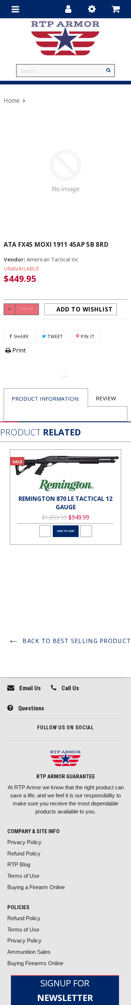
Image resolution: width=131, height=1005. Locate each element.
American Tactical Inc (53, 259)
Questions (30, 708)
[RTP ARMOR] (65, 759)
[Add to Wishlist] (45, 531)
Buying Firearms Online (35, 963)
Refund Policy (23, 853)
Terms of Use (23, 876)
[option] (65, 497)
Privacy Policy (24, 842)
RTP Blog (18, 864)
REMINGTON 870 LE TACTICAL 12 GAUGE (65, 503)
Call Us (69, 688)
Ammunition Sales (29, 952)
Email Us (29, 688)
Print (18, 350)
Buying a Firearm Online (36, 887)
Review (106, 398)
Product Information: (45, 398)
